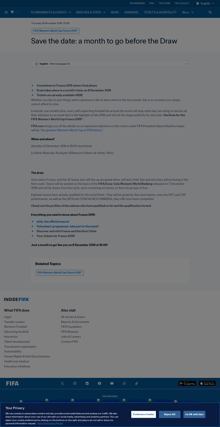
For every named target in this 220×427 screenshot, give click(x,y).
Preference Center (143, 414)
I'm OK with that (194, 414)
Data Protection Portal (50, 423)
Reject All (169, 414)
